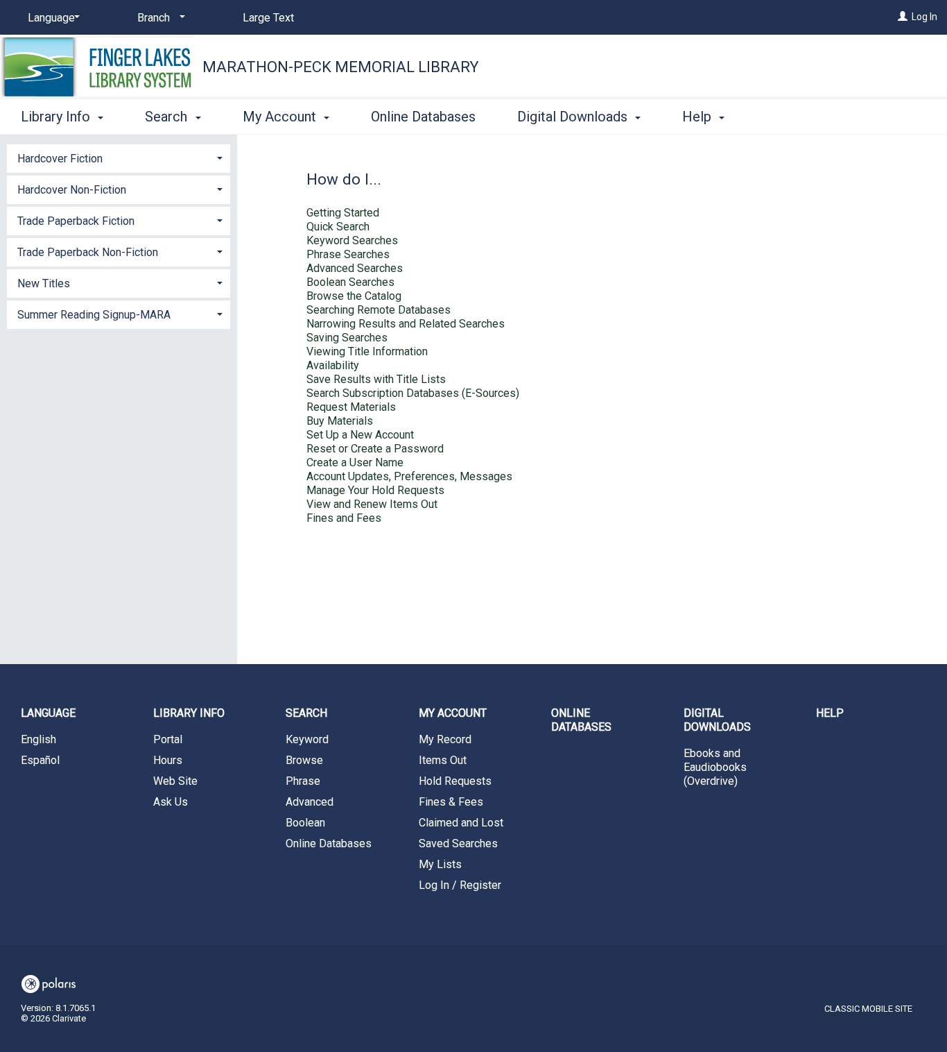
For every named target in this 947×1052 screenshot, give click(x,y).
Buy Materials (339, 420)
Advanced (309, 801)
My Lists (440, 864)
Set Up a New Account (360, 434)
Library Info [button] (57, 116)
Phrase (303, 781)
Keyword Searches (352, 240)
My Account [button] (281, 116)
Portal (167, 739)
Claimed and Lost (461, 822)
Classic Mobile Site (868, 1008)
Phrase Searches (348, 254)
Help (830, 713)
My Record (445, 739)
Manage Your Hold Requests (375, 490)
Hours (167, 760)
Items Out (443, 760)
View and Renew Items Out (371, 504)
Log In (924, 16)
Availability (332, 365)
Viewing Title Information (367, 351)
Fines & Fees (451, 801)
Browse (304, 760)
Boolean (305, 822)
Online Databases (423, 116)
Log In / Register (460, 885)
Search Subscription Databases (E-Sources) (412, 393)
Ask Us (170, 801)
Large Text (268, 17)
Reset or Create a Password (375, 448)
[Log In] (902, 16)
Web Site (175, 781)
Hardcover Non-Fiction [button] (71, 189)
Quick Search (338, 226)
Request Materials (351, 407)
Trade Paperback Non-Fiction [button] (87, 252)
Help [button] (698, 116)
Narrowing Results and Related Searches (405, 323)
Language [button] (48, 713)
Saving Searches (347, 337)
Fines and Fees (343, 518)
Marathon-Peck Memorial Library (340, 67)
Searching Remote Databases (378, 309)
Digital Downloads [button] (574, 116)
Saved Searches (458, 843)
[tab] (118, 157)
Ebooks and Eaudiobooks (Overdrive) (715, 767)
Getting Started (342, 212)
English (38, 739)
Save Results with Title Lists (376, 379)
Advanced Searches (354, 268)
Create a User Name (354, 462)
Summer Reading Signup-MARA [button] (94, 314)
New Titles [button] (43, 283)
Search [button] (168, 116)
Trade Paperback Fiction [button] (75, 221)
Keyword (307, 739)
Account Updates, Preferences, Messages (409, 476)
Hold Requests (455, 781)
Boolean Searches (350, 282)
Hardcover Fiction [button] (60, 158)
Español (40, 760)
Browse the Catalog (353, 296)
